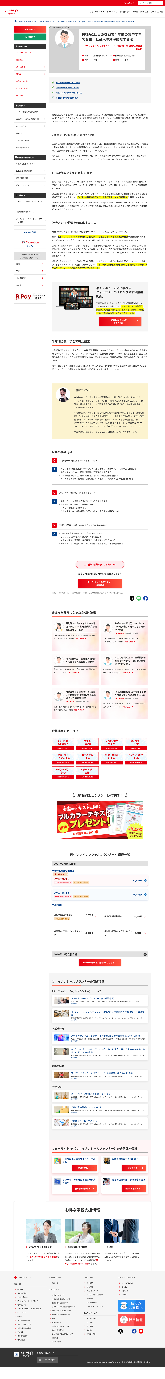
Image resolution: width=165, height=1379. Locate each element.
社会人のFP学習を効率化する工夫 (69, 92)
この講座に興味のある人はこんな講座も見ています (30, 256)
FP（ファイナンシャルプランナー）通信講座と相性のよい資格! (102, 1073)
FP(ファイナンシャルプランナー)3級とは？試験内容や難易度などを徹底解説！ (107, 1013)
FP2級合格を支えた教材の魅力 (67, 87)
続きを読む (74, 1003)
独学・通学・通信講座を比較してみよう (90, 1093)
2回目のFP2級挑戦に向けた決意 (68, 82)
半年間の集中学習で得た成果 (67, 98)
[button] (100, 954)
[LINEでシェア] (138, 598)
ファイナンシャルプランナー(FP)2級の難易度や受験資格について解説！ (106, 1035)
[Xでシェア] (132, 598)
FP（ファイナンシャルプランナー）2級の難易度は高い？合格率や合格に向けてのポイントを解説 (108, 1051)
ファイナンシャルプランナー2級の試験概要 (92, 998)
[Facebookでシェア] (145, 598)
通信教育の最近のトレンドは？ (86, 1107)
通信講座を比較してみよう (84, 1120)
